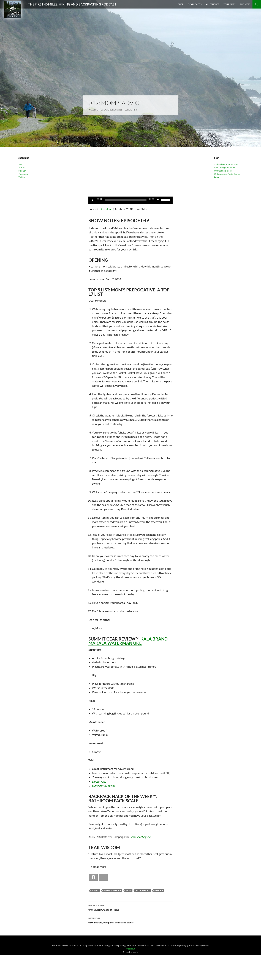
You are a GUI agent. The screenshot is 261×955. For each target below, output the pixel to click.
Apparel (217, 177)
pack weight (142, 890)
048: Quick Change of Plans (103, 907)
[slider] (166, 200)
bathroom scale (112, 890)
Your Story (229, 4)
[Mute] (158, 200)
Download (106, 209)
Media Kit (130, 948)
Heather (132, 109)
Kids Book (226, 164)
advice (95, 890)
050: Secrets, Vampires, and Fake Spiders (111, 920)
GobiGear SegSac (140, 836)
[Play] (93, 200)
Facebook (23, 174)
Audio (94, 109)
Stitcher (22, 170)
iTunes (21, 167)
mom (128, 890)
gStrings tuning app (104, 785)
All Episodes (212, 4)
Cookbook (224, 167)
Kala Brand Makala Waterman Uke (128, 641)
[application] (130, 200)
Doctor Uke (99, 781)
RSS (20, 164)
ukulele (158, 890)
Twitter (21, 177)
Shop (180, 4)
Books (227, 174)
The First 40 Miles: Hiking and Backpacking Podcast (72, 4)
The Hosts (245, 4)
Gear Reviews (195, 4)
